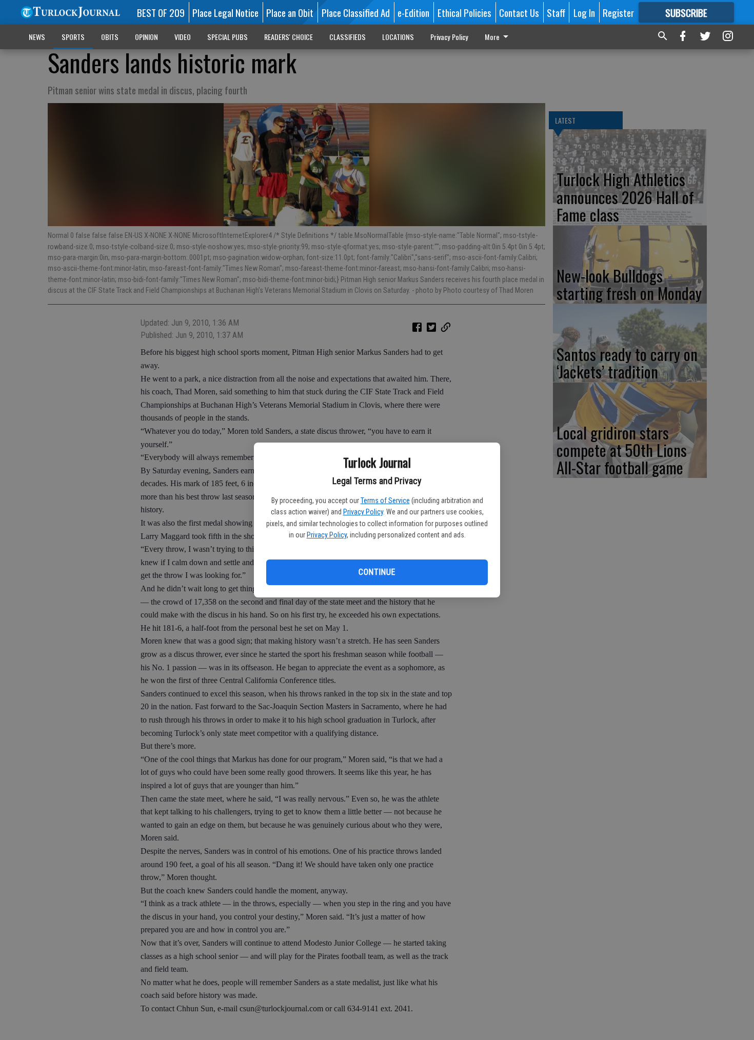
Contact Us (519, 12)
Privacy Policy (363, 512)
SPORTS (73, 36)
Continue (377, 572)
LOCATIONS (398, 36)
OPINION (146, 36)
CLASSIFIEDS (347, 36)
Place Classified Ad (356, 12)
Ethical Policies (464, 12)
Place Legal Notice (225, 12)
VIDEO (182, 36)
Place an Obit (289, 12)
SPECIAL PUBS (227, 36)
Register (618, 12)
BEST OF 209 (161, 12)
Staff (556, 12)
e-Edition (413, 12)
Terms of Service (385, 500)
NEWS (37, 36)
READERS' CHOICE (288, 36)
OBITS (109, 36)
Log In (584, 12)
